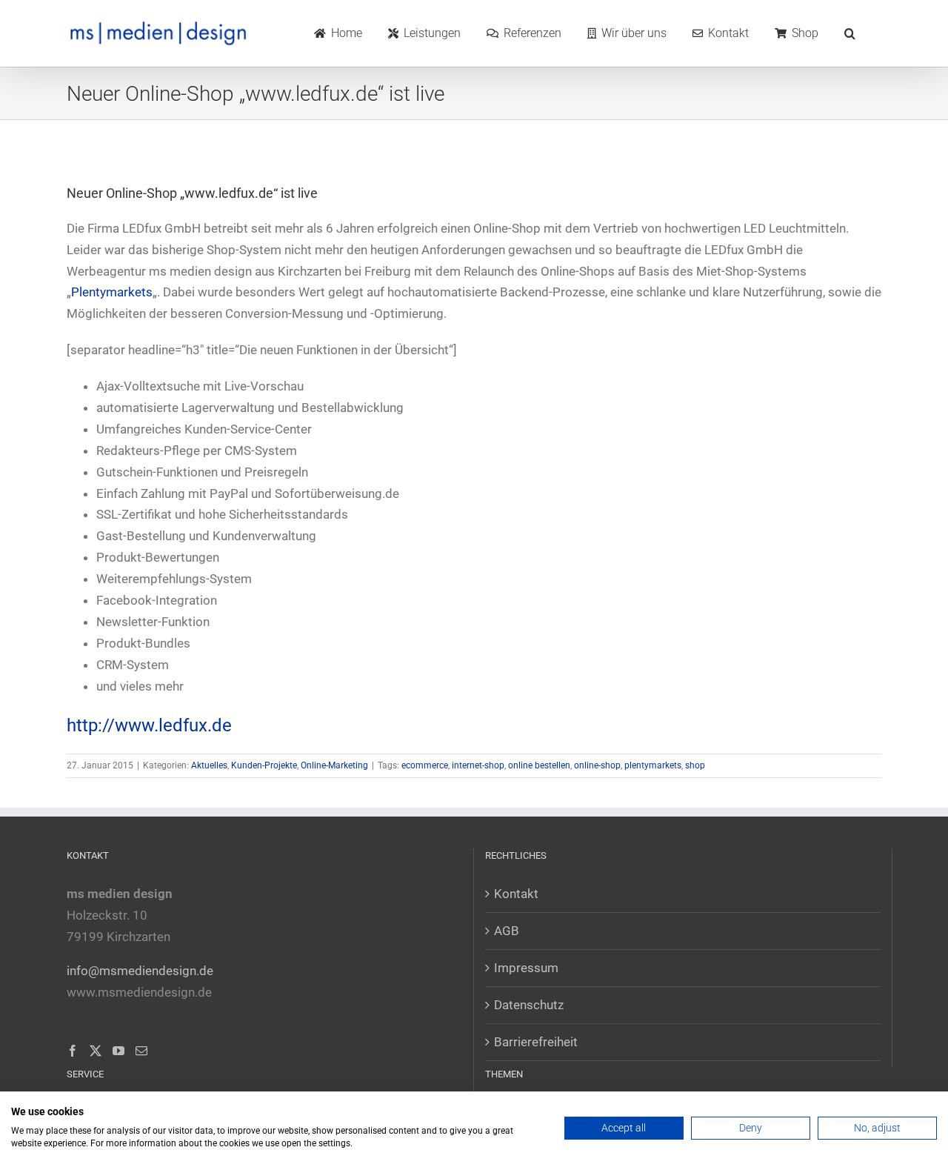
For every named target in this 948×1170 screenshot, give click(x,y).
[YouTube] (118, 1051)
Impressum (526, 967)
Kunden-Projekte (264, 765)
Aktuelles (209, 765)
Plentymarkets (112, 292)
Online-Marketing (334, 765)
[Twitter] (95, 1051)
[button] (849, 33)
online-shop (597, 765)
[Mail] (141, 1051)
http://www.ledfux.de (149, 725)
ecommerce (424, 765)
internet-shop (478, 765)
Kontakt (516, 893)
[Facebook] (73, 1051)
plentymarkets (652, 765)
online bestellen (539, 765)
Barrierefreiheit (536, 1041)
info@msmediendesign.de (140, 970)
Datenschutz (529, 1004)
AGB (506, 930)
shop (695, 765)
